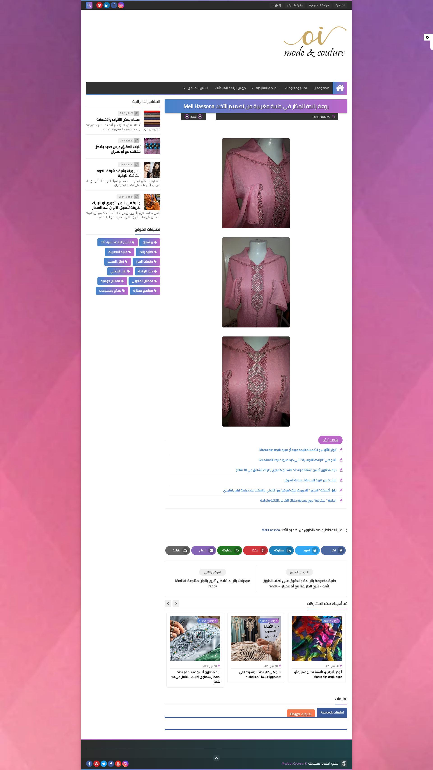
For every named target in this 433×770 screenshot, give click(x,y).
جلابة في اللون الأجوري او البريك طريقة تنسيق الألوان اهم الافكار (116, 205)
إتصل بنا (276, 5)
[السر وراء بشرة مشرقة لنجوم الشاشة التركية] (152, 170)
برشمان (148, 242)
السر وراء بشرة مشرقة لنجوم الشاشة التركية (118, 173)
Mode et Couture (293, 763)
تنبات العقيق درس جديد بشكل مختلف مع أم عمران (117, 149)
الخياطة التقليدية (267, 88)
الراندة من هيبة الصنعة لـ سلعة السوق (310, 480)
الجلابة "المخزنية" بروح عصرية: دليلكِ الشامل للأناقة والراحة (298, 500)
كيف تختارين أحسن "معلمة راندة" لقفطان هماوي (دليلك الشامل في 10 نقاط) (286, 470)
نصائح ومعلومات (296, 88)
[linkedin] (107, 5)
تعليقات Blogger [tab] (300, 714)
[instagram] (121, 5)
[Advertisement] (168, 45)
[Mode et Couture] (314, 42)
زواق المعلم (116, 261)
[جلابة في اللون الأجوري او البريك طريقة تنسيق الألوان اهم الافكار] (152, 202)
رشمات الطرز (144, 261)
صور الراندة (145, 271)
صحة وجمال (321, 88)
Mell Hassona (271, 530)
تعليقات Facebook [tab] (332, 712)
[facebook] (114, 5)
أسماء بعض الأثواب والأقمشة (118, 119)
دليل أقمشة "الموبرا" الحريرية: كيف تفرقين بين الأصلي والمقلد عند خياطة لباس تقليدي (279, 490)
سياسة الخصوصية (319, 5)
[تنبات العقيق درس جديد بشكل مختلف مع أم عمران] (152, 146)
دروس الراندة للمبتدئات (230, 88)
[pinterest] (99, 5)
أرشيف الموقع (295, 5)
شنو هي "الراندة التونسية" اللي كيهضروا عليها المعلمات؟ (297, 460)
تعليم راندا (146, 252)
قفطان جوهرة (110, 281)
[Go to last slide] (176, 603)
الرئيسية (340, 5)
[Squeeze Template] (344, 763)
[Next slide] (168, 603)
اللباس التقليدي (198, 88)
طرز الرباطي (118, 271)
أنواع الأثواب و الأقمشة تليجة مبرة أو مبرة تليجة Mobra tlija (297, 450)
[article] (212, 578)
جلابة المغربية (117, 252)
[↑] (216, 758)
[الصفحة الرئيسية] (340, 88)
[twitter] (104, 764)
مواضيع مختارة (143, 290)
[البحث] (89, 5)
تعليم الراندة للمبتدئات (116, 242)
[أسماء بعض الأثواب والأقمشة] (152, 119)
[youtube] (118, 764)
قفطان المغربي (142, 281)
